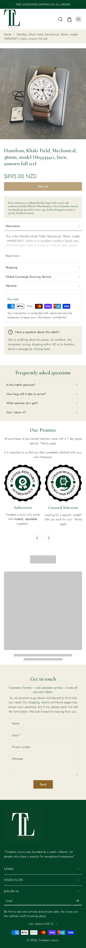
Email (16, 735)
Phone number (21, 747)
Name (15, 723)
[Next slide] (48, 538)
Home (7, 34)
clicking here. (42, 349)
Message (17, 759)
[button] (43, 186)
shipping (34, 702)
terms (60, 702)
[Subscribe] (77, 900)
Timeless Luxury (48, 940)
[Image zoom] (43, 93)
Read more (12, 256)
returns (46, 702)
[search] (60, 19)
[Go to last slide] (37, 538)
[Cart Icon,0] (69, 19)
